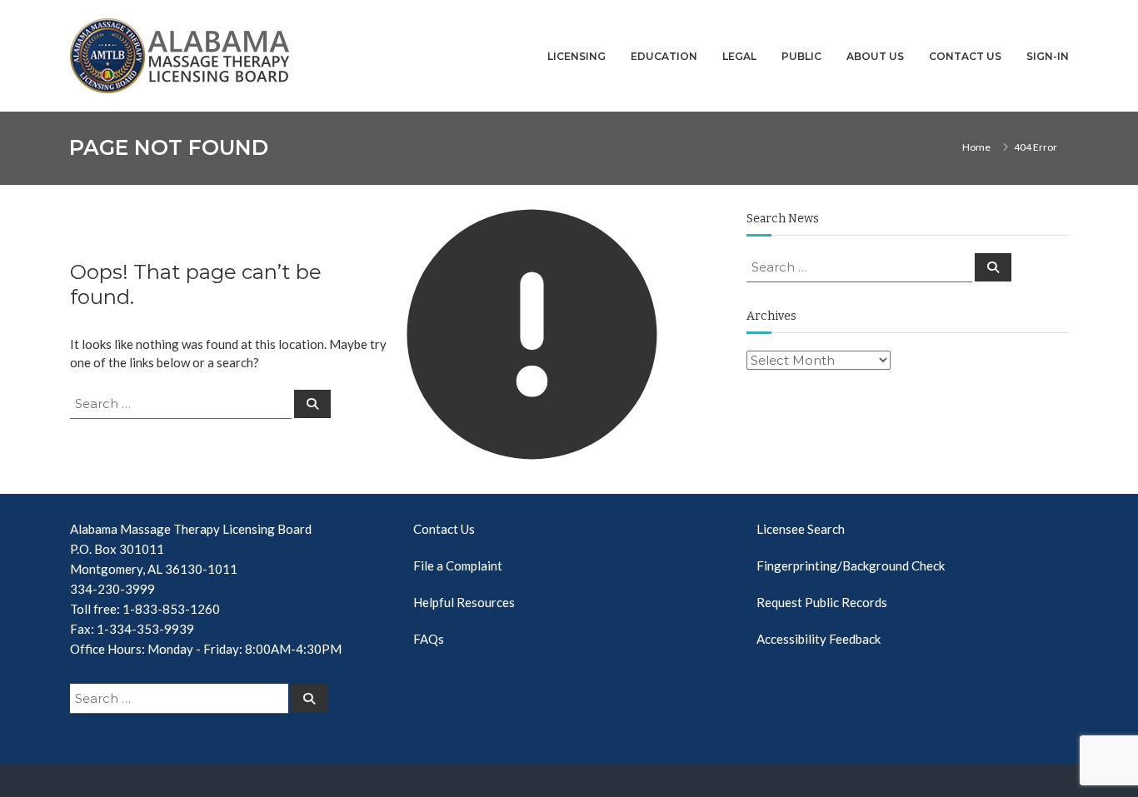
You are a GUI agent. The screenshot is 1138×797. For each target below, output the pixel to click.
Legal (739, 56)
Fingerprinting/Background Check (850, 565)
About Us (875, 56)
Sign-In (1047, 56)
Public (801, 56)
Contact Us (965, 56)
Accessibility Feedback (818, 638)
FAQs (428, 638)
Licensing (576, 56)
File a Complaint (457, 565)
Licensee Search (800, 528)
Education (664, 56)
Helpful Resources (464, 602)
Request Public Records (821, 602)
